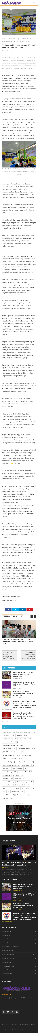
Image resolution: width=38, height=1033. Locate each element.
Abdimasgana (7, 732)
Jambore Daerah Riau (9, 755)
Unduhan (5, 798)
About (23, 1030)
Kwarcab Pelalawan (8, 958)
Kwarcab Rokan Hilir (8, 966)
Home (4, 39)
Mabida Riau (13, 39)
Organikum (6, 778)
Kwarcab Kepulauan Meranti (10, 947)
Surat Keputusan (22, 795)
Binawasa (19, 735)
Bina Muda (6, 735)
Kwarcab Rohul (6, 962)
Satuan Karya (15, 792)
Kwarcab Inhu (6, 939)
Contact (31, 1030)
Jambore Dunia (26, 755)
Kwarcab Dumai (6, 931)
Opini (17, 775)
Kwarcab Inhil (6, 935)
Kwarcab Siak (6, 970)
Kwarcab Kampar (7, 943)
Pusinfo (5, 788)
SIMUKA (28, 788)
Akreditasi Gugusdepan (24, 732)
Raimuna (16, 788)
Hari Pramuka (7, 748)
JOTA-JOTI (5, 752)
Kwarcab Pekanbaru (8, 954)
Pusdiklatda (22, 785)
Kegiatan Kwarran (24, 762)
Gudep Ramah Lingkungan (10, 745)
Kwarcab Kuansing (7, 950)
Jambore (16, 752)
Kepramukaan (26, 765)
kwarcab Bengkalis (7, 974)
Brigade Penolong (8, 739)
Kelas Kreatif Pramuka (9, 765)
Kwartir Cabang (7, 772)
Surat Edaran (6, 795)
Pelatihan (18, 778)
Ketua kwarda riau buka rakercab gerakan (28, 657)
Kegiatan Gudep (7, 762)
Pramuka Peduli (7, 785)
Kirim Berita (15, 1030)
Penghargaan (25, 782)
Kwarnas (19, 768)
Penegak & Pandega (8, 782)
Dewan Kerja (23, 739)
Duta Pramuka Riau (8, 742)
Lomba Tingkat (22, 772)
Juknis (4, 758)
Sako (4, 792)
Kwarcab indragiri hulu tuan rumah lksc (9, 657)
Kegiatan (14, 758)
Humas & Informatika (24, 748)
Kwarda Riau (6, 768)
